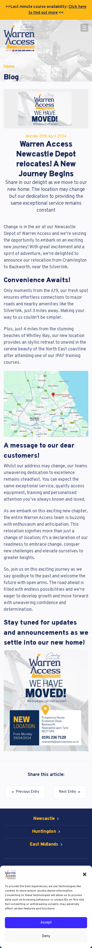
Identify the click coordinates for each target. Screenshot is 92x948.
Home (9, 66)
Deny (46, 936)
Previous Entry (27, 792)
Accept (46, 922)
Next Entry (68, 792)
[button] (84, 874)
